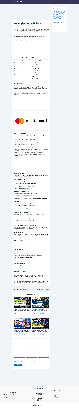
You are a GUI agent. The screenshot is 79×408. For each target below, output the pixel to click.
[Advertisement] (31, 13)
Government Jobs (53, 1)
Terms (55, 396)
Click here (24, 260)
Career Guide (39, 392)
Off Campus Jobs (39, 398)
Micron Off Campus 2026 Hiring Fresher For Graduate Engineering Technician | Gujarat (39, 332)
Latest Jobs (46, 1)
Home (36, 1)
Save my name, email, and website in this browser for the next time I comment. (27, 361)
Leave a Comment (34, 313)
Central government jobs (62, 1)
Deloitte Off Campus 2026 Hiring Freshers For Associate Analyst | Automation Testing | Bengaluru (59, 28)
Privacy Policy (56, 397)
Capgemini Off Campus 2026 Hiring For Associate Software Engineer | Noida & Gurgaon (21, 332)
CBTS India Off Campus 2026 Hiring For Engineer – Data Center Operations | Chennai (40, 311)
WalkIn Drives (39, 400)
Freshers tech (39, 394)
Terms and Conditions (57, 398)
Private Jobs (41, 1)
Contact (55, 395)
